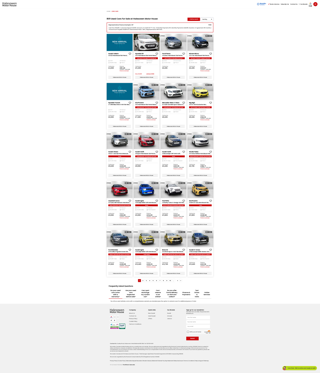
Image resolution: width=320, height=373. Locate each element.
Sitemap (206, 361)
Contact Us (294, 4)
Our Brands (304, 4)
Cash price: (111, 66)
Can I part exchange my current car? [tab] (145, 293)
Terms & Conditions (135, 324)
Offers (150, 318)
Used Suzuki (151, 316)
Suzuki (169, 313)
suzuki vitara (113, 152)
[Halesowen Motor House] (9, 4)
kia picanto (139, 103)
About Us (132, 313)
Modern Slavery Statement (150, 361)
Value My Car (285, 4)
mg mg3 (192, 103)
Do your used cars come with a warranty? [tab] (115, 293)
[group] (120, 42)
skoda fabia (193, 152)
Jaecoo (169, 318)
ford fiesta (166, 54)
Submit (192, 338)
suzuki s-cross (194, 250)
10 (170, 280)
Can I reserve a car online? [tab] (158, 293)
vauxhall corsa (114, 201)
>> (180, 280)
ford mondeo (113, 250)
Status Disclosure (178, 361)
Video (155, 35)
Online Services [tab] (207, 293)
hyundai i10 (139, 54)
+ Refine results (193, 19)
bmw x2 (165, 250)
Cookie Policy (133, 321)
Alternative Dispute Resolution (134, 361)
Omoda (169, 316)
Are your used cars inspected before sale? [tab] (131, 293)
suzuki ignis (139, 201)
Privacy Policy (133, 318)
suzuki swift (139, 152)
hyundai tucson (114, 103)
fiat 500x (165, 201)
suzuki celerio (113, 54)
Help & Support (199, 361)
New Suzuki (151, 313)
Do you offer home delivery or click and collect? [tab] (171, 293)
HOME (108, 11)
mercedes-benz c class (170, 103)
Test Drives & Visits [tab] (196, 293)
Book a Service (274, 4)
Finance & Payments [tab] (186, 293)
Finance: (122, 66)
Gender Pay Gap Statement (165, 361)
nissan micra (194, 54)
